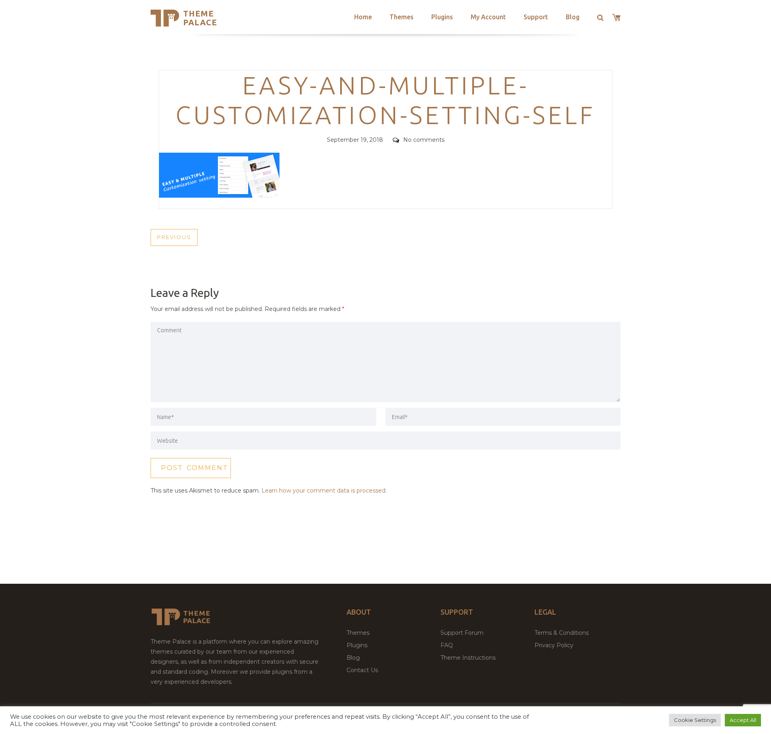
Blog (572, 16)
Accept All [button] (743, 720)
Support (536, 16)
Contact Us (362, 670)
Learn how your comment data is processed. (324, 490)
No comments (424, 139)
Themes (402, 16)
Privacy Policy (553, 645)
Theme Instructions (468, 657)
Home (363, 16)
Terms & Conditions (561, 632)
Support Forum (462, 632)
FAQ (447, 645)
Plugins (442, 16)
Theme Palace (200, 18)
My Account (488, 16)
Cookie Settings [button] (695, 720)
